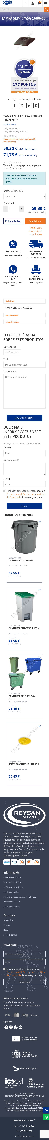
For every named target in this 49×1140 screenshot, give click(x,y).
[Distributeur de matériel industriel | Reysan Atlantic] (7, 2)
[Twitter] (10, 1027)
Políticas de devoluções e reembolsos (35, 231)
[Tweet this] (21, 105)
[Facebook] (5, 1027)
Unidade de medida (13, 190)
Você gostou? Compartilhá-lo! (24, 99)
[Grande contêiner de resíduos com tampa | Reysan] (24, 673)
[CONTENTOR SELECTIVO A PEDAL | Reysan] (24, 605)
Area (5, 478)
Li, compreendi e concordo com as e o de (26, 972)
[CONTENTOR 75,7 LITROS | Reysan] (24, 537)
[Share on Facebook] (14, 105)
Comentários (9, 371)
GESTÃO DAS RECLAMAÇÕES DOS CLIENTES (21, 862)
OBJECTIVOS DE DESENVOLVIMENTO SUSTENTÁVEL (6, 862)
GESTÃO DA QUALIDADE (29, 862)
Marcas (6, 925)
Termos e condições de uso (20, 494)
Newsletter (10, 944)
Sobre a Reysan (10, 935)
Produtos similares (18, 515)
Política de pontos (24, 92)
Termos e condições (12, 882)
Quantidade (9, 203)
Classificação (9, 346)
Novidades (8, 920)
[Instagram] (15, 1027)
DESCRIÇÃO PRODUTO (12, 162)
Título (6, 359)
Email (6, 447)
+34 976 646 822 (25, 1126)
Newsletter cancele (11, 902)
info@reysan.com (26, 1136)
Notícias (6, 930)
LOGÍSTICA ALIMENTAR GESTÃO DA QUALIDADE (14, 862)
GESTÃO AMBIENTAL (36, 862)
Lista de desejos (16, 221)
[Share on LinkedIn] (28, 105)
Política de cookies (11, 906)
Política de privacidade (13, 887)
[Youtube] (20, 1027)
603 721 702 (25, 1131)
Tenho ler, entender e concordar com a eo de (26, 494)
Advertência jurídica (12, 877)
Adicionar (37, 221)
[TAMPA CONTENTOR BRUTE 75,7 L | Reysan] (24, 741)
